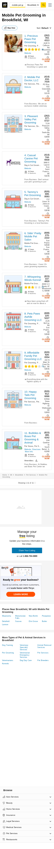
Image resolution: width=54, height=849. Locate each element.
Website (27, 53)
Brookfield (19, 475)
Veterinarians (7, 660)
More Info (29, 451)
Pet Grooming (30, 46)
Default (45, 28)
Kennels (5, 664)
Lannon (5, 624)
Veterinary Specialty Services (24, 647)
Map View (11, 28)
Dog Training (7, 645)
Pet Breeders (43, 660)
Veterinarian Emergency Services (25, 655)
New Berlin (33, 616)
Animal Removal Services (44, 646)
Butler (44, 621)
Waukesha (6, 616)
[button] (50, 5)
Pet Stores (28, 446)
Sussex (18, 621)
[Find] (43, 4)
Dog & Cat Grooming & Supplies (37, 165)
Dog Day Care (26, 660)
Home (4, 475)
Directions (36, 449)
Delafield (6, 621)
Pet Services (29, 84)
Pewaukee (46, 616)
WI (11, 475)
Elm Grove (33, 621)
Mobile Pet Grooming (33, 243)
